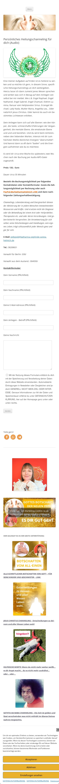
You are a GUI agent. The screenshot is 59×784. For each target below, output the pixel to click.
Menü (29, 9)
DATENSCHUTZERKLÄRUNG (14, 781)
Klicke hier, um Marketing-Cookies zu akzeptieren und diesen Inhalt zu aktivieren (29, 512)
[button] (6, 437)
